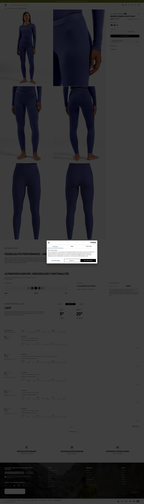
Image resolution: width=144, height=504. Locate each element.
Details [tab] (72, 246)
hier (87, 256)
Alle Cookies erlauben (88, 260)
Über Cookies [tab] (89, 246)
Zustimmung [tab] (55, 246)
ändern (62, 256)
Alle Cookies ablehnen (55, 260)
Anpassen (71, 260)
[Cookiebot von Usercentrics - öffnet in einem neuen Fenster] (91, 242)
